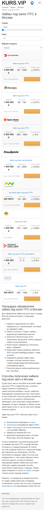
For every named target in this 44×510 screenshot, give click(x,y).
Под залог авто (21, 221)
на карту (31, 422)
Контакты (6, 493)
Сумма (5, 23)
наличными (11, 424)
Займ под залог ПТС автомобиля (21, 254)
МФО (9, 352)
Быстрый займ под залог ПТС (21, 192)
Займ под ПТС (21, 286)
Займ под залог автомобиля (21, 160)
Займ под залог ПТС (21, 63)
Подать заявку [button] (32, 79)
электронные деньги (20, 427)
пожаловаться (8, 485)
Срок (4, 34)
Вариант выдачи (9, 43)
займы (28, 470)
